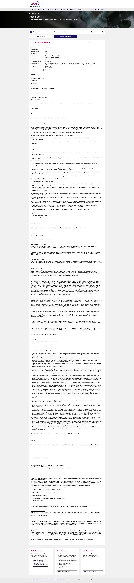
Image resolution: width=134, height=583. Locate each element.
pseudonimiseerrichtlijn (60, 31)
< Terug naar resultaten (65, 36)
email (87, 579)
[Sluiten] (102, 31)
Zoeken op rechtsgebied (38, 563)
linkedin (100, 579)
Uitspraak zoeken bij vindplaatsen (40, 566)
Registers (57, 9)
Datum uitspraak (34, 49)
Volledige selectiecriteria (63, 571)
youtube (102, 579)
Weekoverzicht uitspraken (90, 571)
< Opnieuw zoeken (40, 36)
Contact (80, 9)
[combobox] (95, 43)
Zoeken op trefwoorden (38, 560)
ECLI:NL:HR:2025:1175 (55, 57)
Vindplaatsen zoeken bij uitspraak (40, 564)
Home (31, 9)
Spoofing (53, 579)
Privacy (39, 579)
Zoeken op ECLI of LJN (38, 561)
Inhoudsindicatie (35, 63)
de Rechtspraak (64, 9)
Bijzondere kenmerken (36, 61)
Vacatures (58, 579)
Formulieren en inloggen (98, 9)
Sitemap (36, 579)
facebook (96, 579)
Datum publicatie (35, 51)
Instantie (33, 47)
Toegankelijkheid (48, 579)
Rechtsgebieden (34, 59)
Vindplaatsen (34, 66)
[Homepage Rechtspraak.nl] (34, 3)
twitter (94, 579)
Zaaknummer (34, 53)
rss (85, 579)
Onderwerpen (37, 9)
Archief (62, 579)
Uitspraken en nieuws (48, 9)
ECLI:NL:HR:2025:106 (55, 55)
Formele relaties (34, 55)
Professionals (73, 9)
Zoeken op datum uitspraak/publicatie (41, 559)
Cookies (43, 579)
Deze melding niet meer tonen (93, 31)
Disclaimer (65, 579)
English (32, 579)
